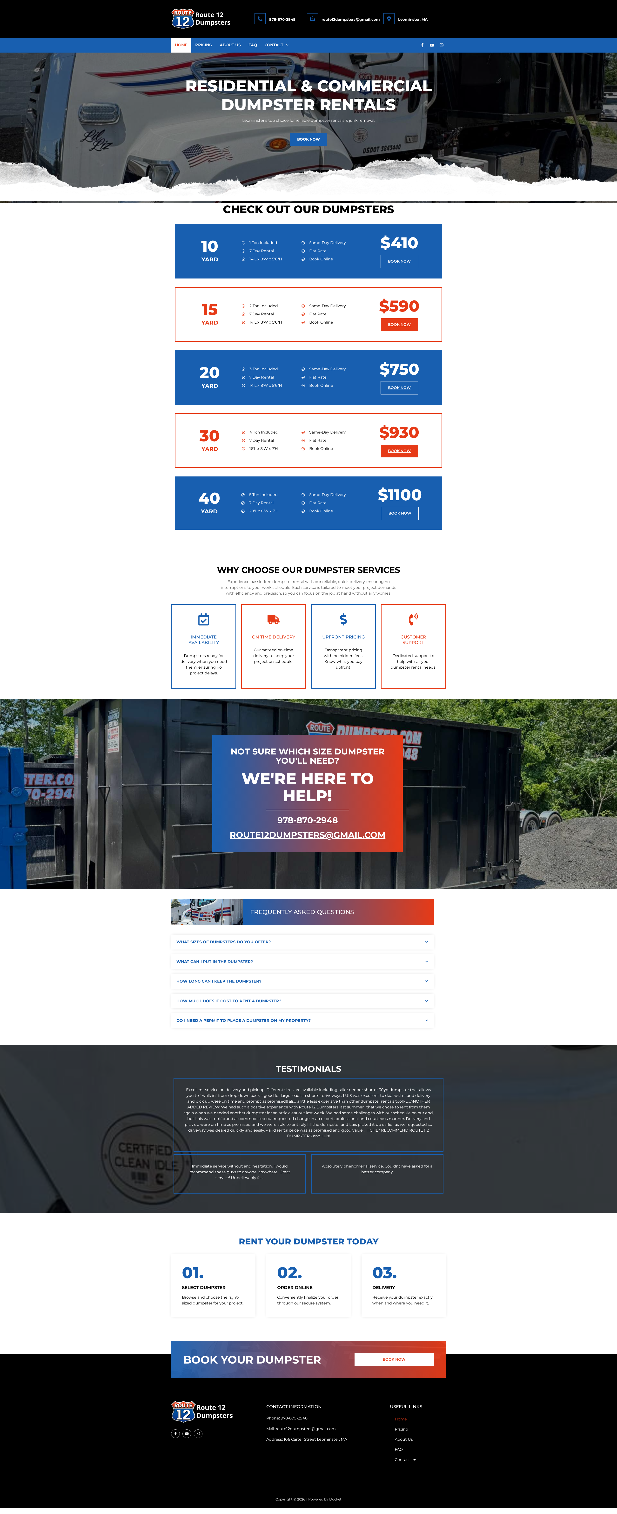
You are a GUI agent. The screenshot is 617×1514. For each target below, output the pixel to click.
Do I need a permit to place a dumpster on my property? (243, 1020)
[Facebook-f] (422, 45)
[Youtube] (432, 45)
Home (181, 45)
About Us (230, 45)
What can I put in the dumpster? (214, 961)
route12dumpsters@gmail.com (351, 19)
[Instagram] (441, 45)
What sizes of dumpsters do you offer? (223, 942)
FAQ (252, 45)
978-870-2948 (282, 19)
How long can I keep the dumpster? (218, 981)
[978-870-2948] (260, 18)
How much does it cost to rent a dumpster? (228, 1001)
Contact (274, 45)
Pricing (203, 45)
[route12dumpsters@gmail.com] (312, 18)
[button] (302, 942)
